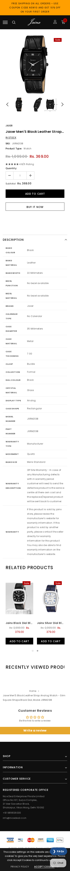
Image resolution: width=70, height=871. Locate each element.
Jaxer (9, 125)
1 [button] (32, 651)
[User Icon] (55, 22)
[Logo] (34, 22)
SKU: (8, 143)
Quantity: (11, 168)
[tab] (29, 567)
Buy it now (35, 207)
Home (32, 691)
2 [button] (37, 651)
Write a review (34, 730)
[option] (35, 64)
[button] (58, 851)
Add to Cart (19, 641)
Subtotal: (11, 183)
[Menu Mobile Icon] (5, 22)
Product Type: (14, 148)
